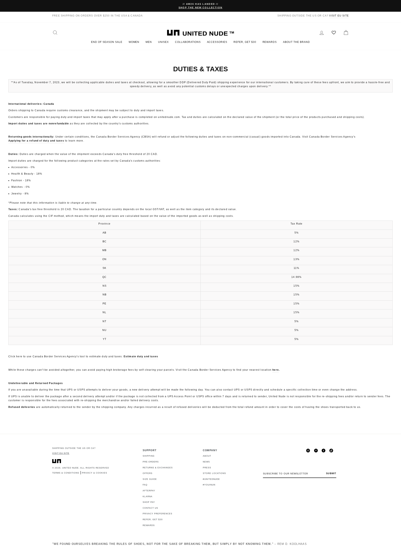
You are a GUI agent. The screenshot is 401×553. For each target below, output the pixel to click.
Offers (147, 473)
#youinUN (209, 485)
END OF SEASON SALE (106, 42)
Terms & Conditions (65, 473)
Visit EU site (339, 15)
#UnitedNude (211, 479)
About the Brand (296, 42)
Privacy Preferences (157, 513)
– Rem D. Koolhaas (179, 543)
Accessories (217, 42)
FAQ (145, 485)
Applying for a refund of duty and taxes (36, 140)
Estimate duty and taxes (141, 356)
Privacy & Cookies (94, 473)
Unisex (163, 42)
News (206, 462)
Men (149, 42)
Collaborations (187, 42)
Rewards (270, 42)
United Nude (70, 468)
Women (134, 42)
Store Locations (214, 473)
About (207, 456)
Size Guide (150, 479)
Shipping (149, 456)
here (275, 369)
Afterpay (149, 490)
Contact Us (150, 508)
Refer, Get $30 (244, 42)
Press (207, 467)
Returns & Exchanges (158, 467)
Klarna (147, 496)
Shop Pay (149, 502)
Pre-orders (151, 462)
